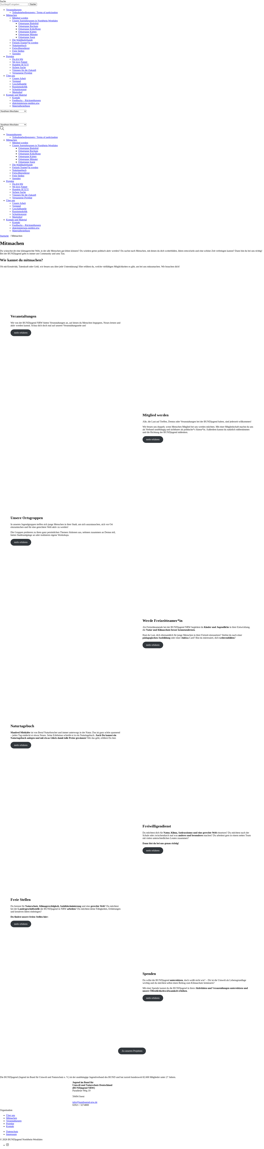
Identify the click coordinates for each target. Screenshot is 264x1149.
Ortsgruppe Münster (28, 34)
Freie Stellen (18, 51)
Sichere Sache (19, 67)
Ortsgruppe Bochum (28, 26)
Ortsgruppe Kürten (27, 31)
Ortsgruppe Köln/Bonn (29, 29)
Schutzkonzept (19, 89)
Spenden (16, 53)
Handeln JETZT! (20, 64)
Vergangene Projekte (22, 73)
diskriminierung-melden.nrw (26, 103)
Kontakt (16, 97)
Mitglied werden (20, 18)
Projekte (10, 56)
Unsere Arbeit (19, 78)
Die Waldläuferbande (22, 40)
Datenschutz (12, 1131)
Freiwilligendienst (20, 48)
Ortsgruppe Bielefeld (28, 23)
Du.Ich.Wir (17, 59)
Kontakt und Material (16, 95)
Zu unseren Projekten (132, 1051)
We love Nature (19, 62)
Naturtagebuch (19, 45)
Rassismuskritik (19, 86)
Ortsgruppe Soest (26, 37)
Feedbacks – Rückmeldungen (26, 100)
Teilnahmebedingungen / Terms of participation (35, 12)
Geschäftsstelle (19, 84)
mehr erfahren (21, 332)
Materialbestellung (21, 106)
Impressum (11, 1134)
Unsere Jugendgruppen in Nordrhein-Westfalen (35, 20)
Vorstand (16, 81)
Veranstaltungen (14, 9)
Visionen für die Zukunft (24, 70)
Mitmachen (11, 15)
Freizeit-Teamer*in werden (25, 42)
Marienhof (17, 92)
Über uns (10, 75)
